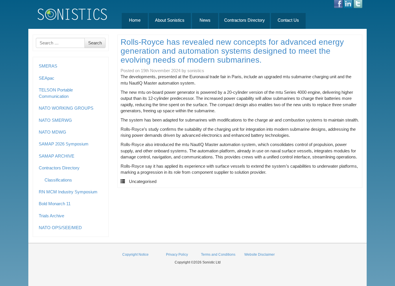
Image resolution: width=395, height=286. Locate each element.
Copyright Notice (135, 255)
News (205, 20)
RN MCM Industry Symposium (68, 191)
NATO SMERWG (55, 120)
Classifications (58, 179)
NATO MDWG (52, 132)
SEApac (46, 78)
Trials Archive (51, 215)
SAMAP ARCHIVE (56, 156)
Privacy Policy (177, 255)
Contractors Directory (244, 20)
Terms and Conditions (218, 255)
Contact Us (288, 20)
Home (135, 20)
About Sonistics (169, 20)
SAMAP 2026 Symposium (63, 143)
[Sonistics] (72, 14)
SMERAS (48, 65)
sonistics (195, 70)
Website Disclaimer (259, 255)
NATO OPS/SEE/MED (60, 227)
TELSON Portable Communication (56, 92)
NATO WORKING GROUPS (66, 108)
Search (95, 42)
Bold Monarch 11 (55, 203)
